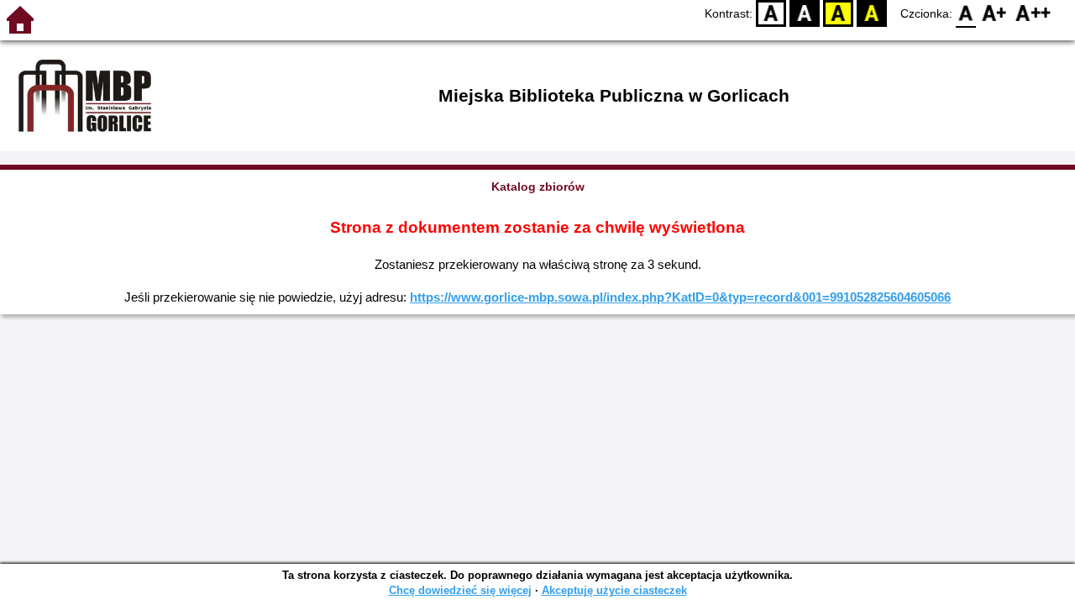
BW (804, 13)
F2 (1033, 13)
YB (838, 13)
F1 (995, 13)
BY (872, 13)
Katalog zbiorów (538, 186)
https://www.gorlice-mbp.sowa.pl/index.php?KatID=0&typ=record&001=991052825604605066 (680, 297)
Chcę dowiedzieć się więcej (460, 590)
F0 (966, 13)
